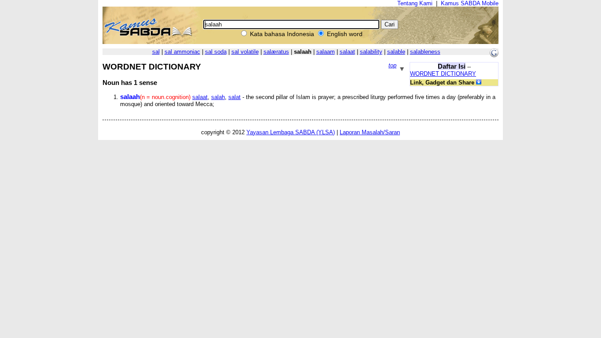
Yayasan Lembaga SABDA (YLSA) (290, 132)
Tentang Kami (414, 3)
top (392, 65)
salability (371, 51)
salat (234, 97)
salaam (325, 51)
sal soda (216, 51)
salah (218, 97)
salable (396, 51)
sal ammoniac (182, 51)
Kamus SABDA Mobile (469, 3)
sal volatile (245, 51)
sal (156, 51)
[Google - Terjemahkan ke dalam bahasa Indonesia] (494, 55)
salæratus (276, 51)
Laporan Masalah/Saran (370, 132)
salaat (347, 51)
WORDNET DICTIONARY (443, 73)
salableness (425, 51)
